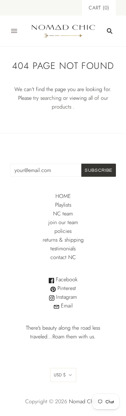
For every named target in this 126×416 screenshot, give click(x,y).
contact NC (63, 257)
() (99, 7)
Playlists (63, 205)
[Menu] (14, 31)
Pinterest (66, 288)
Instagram (65, 297)
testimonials (63, 248)
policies (63, 231)
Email (66, 305)
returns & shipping (63, 240)
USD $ (60, 375)
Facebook (66, 279)
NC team (63, 213)
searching (50, 98)
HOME (63, 196)
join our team (63, 222)
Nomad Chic (83, 401)
